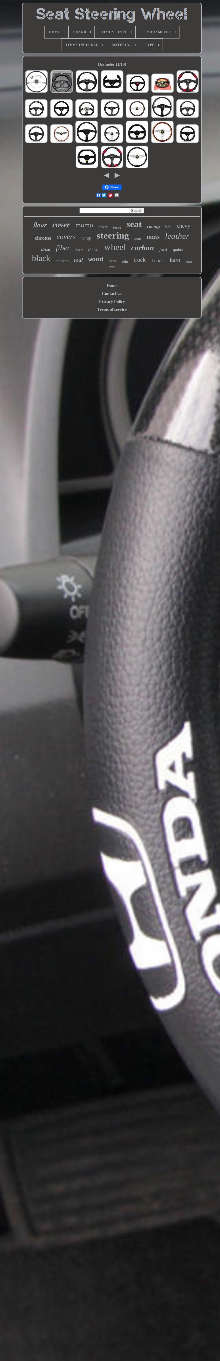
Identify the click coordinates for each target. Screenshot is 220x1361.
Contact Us (112, 293)
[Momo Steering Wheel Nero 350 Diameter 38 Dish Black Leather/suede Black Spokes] (163, 92)
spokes (178, 250)
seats (112, 266)
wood (95, 259)
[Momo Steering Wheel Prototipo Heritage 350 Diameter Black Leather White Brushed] (112, 142)
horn (175, 260)
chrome (43, 238)
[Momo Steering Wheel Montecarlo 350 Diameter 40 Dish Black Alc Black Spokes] (137, 92)
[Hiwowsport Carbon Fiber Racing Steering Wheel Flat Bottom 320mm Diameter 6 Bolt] (62, 92)
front (157, 260)
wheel (115, 247)
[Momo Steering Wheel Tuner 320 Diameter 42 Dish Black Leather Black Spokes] (162, 117)
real (78, 260)
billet (125, 261)
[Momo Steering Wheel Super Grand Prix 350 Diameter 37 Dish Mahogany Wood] (137, 117)
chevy (183, 226)
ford (163, 249)
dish (93, 249)
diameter (62, 261)
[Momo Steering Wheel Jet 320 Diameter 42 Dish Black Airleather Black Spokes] (87, 92)
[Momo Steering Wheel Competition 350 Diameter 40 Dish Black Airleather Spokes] (36, 117)
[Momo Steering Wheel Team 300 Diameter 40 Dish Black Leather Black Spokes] (36, 142)
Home (112, 285)
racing (153, 226)
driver (103, 227)
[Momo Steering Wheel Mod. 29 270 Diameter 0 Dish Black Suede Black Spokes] (87, 167)
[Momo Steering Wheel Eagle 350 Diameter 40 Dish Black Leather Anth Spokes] (87, 117)
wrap (86, 238)
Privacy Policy (112, 301)
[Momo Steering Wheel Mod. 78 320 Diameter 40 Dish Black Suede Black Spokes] (87, 142)
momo (84, 225)
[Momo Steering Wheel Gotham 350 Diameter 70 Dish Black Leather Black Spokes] (112, 117)
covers (66, 237)
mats (153, 236)
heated (117, 227)
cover (61, 224)
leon (79, 250)
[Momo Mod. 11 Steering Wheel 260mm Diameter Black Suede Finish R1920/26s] (187, 142)
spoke (189, 261)
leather (177, 236)
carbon (142, 247)
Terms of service (112, 309)
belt (168, 227)
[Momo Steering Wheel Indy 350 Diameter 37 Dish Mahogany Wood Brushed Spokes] (162, 142)
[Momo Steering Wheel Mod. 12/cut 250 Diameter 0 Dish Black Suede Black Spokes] (112, 92)
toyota (112, 261)
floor (40, 224)
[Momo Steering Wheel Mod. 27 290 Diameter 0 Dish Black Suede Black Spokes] (137, 142)
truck (140, 259)
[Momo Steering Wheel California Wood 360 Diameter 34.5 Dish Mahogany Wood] (61, 142)
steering (113, 235)
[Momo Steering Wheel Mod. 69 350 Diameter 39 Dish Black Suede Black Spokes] (61, 117)
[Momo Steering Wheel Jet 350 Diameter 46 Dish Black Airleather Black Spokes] (187, 117)
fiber (63, 248)
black (41, 258)
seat (134, 224)
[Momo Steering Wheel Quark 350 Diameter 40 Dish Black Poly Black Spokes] (188, 92)
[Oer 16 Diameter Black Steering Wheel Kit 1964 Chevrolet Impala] (36, 92)
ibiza (45, 249)
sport (137, 239)
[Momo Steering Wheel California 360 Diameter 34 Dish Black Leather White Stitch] (137, 167)
